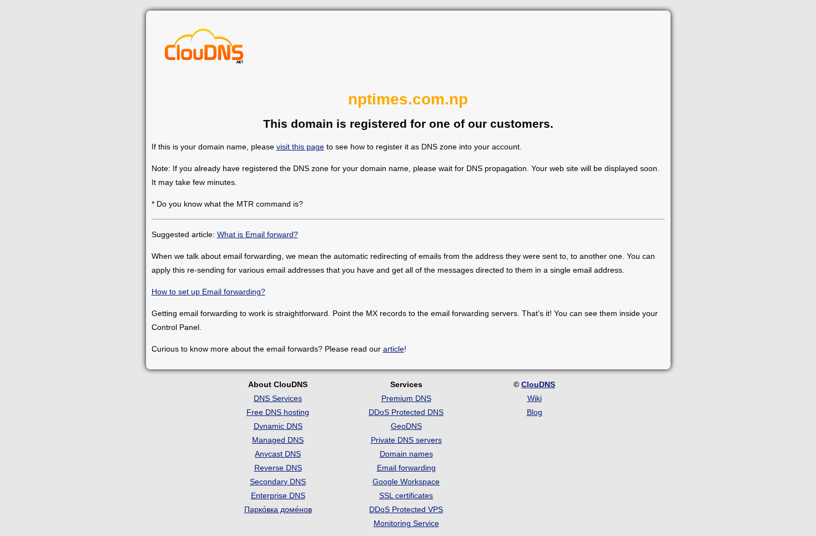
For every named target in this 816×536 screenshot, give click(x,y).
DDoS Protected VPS (406, 509)
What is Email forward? (257, 234)
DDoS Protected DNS (406, 412)
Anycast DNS (278, 453)
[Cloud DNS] (204, 49)
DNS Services (278, 398)
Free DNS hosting (277, 412)
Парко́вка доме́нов (278, 509)
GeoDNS (406, 426)
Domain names (406, 453)
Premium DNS (406, 398)
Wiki (534, 398)
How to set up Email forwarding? (208, 291)
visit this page (300, 146)
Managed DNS (278, 439)
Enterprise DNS (278, 495)
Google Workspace (406, 481)
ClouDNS (538, 384)
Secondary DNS (278, 481)
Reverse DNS (278, 467)
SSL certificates (406, 495)
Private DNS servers (406, 439)
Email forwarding (406, 467)
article (393, 348)
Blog (534, 412)
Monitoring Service (406, 523)
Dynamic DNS (278, 426)
